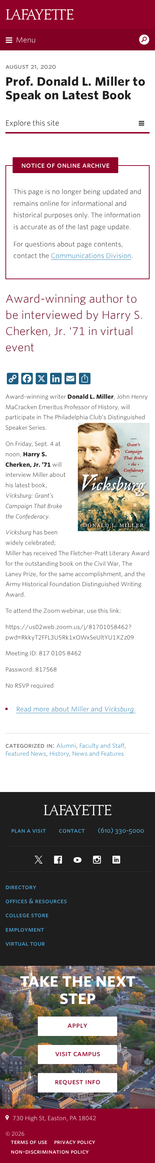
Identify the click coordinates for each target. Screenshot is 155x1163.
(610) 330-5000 (121, 830)
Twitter (38, 860)
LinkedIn (116, 860)
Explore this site (32, 123)
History (59, 753)
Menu (26, 40)
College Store (27, 915)
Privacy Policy (74, 1142)
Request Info (78, 1081)
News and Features (98, 753)
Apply (77, 1025)
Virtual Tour (25, 943)
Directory (20, 887)
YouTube (77, 860)
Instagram (97, 860)
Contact (72, 830)
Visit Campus (77, 1053)
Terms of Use (29, 1142)
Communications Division (91, 255)
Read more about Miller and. (76, 709)
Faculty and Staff (101, 745)
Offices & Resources (36, 901)
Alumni (66, 745)
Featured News (25, 753)
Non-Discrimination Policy (50, 1151)
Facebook (58, 860)
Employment (24, 929)
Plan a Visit (28, 830)
